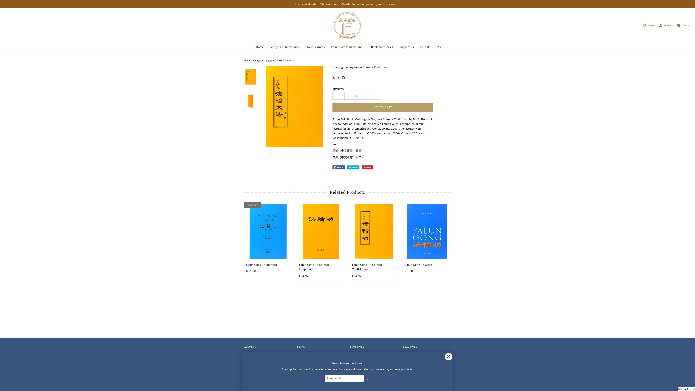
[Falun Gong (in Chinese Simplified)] (321, 231)
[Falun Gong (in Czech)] (427, 231)
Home (260, 47)
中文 (439, 47)
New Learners (316, 47)
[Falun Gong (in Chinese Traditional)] (374, 231)
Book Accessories (382, 47)
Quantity (338, 89)
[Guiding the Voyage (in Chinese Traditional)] (250, 77)
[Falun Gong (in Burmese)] (268, 231)
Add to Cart (382, 107)
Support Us (406, 47)
